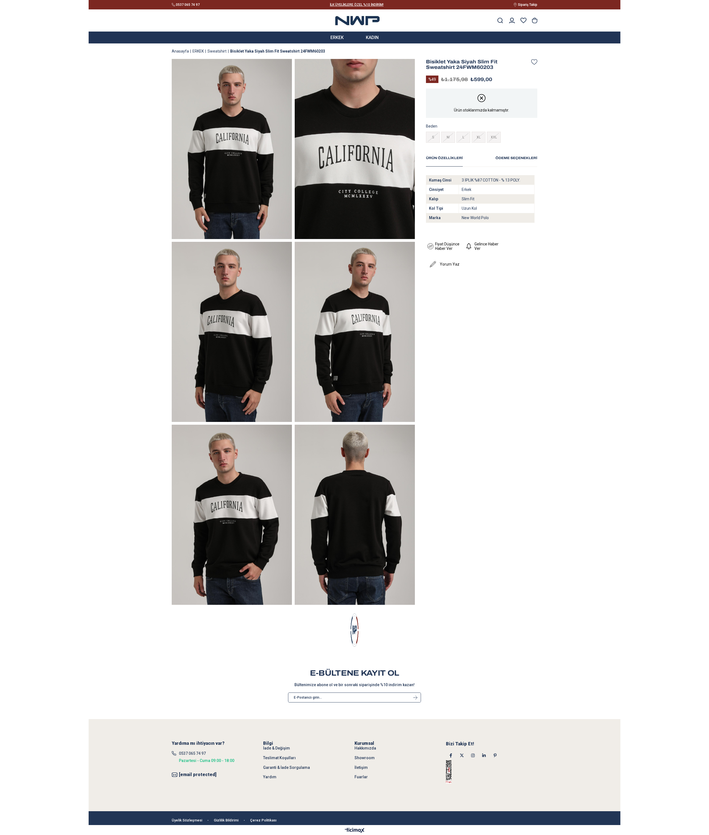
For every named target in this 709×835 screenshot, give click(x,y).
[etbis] (456, 772)
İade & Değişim (276, 748)
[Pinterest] (495, 755)
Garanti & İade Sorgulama (286, 767)
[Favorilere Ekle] (532, 62)
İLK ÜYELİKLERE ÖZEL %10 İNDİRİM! (357, 5)
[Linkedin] (484, 755)
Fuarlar (361, 777)
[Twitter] (462, 755)
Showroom (364, 758)
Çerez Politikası (263, 820)
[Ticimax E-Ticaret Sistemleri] (354, 831)
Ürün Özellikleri (444, 158)
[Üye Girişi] (512, 20)
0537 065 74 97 (192, 753)
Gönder (415, 697)
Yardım (269, 777)
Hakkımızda (365, 748)
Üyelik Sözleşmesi (187, 820)
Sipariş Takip (527, 5)
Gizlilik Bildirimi (226, 820)
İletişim (361, 767)
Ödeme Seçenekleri (516, 158)
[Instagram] (473, 755)
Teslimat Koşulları (279, 758)
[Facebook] (451, 755)
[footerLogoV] (354, 630)
